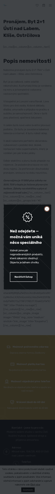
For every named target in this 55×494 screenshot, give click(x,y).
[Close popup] (47, 209)
